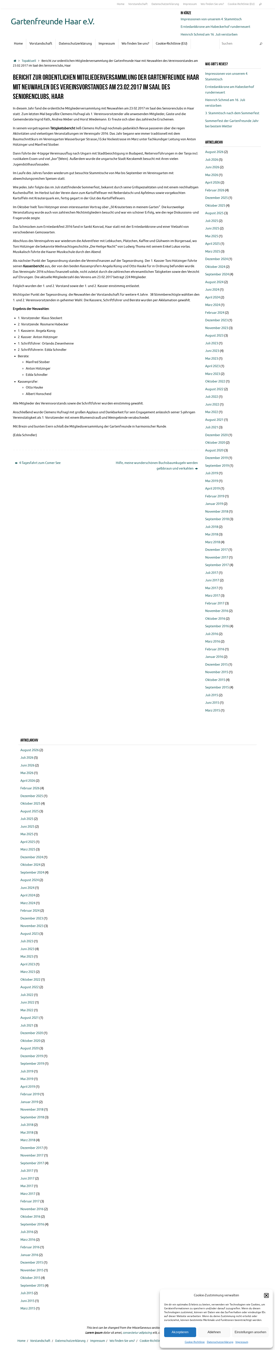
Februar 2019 (214, 496)
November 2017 (216, 558)
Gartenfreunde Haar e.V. (52, 21)
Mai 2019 (211, 481)
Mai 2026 (211, 175)
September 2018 (217, 519)
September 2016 (217, 626)
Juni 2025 (212, 228)
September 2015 (217, 687)
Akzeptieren (180, 1332)
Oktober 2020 (215, 443)
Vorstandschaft (138, 4)
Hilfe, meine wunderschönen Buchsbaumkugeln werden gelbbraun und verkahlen (157, 466)
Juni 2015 (212, 703)
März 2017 (212, 596)
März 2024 (212, 305)
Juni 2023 (212, 351)
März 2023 (212, 374)
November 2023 (216, 328)
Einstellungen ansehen (250, 1332)
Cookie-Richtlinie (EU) (241, 4)
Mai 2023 (211, 359)
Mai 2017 (211, 588)
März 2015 (212, 711)
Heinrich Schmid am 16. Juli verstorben (209, 35)
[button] (266, 1295)
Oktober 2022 (215, 381)
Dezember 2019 (216, 458)
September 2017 (217, 565)
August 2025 (214, 213)
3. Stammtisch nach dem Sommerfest (232, 113)
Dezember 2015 (216, 665)
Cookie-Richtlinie (195, 1342)
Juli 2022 (211, 397)
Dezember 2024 (216, 259)
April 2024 (212, 297)
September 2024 (217, 274)
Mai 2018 (211, 534)
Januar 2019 (214, 504)
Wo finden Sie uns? (212, 4)
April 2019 (212, 489)
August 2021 (214, 420)
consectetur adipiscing (137, 1332)
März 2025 (212, 252)
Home (120, 4)
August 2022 (214, 389)
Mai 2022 (211, 412)
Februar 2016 (214, 649)
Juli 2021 (211, 427)
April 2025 (212, 244)
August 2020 (214, 450)
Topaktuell (29, 61)
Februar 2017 (214, 603)
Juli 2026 (211, 160)
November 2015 (216, 672)
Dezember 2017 (216, 550)
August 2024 (214, 282)
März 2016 (212, 642)
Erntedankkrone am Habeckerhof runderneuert (215, 27)
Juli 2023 (211, 343)
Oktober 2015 (215, 680)
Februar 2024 (214, 313)
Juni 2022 (212, 405)
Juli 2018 (211, 527)
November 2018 (216, 512)
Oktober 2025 (215, 206)
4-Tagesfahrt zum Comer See (39, 463)
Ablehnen (214, 1332)
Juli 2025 (211, 221)
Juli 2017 (211, 573)
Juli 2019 (211, 473)
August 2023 (214, 336)
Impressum (241, 1342)
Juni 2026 (212, 167)
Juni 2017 (212, 580)
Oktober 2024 (215, 267)
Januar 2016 (214, 657)
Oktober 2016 (215, 619)
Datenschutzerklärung (220, 1342)
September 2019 (217, 466)
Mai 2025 (211, 236)
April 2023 (212, 366)
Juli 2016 (211, 634)
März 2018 (212, 542)
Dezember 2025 (216, 198)
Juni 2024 (212, 290)
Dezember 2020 (216, 435)
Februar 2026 (214, 190)
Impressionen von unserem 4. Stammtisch (211, 19)
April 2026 (212, 183)
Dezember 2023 (216, 320)
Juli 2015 (211, 695)
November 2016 (216, 611)
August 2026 (214, 152)
